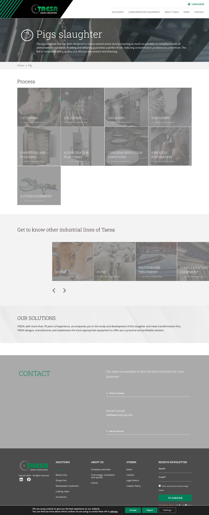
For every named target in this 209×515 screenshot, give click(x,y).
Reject (150, 510)
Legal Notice (132, 480)
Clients (94, 482)
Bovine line (61, 474)
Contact (199, 12)
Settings (167, 510)
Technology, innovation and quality (103, 476)
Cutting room (62, 491)
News (186, 12)
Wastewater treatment (67, 485)
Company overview (100, 469)
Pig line (59, 469)
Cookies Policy (133, 485)
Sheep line (61, 480)
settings (114, 511)
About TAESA (172, 12)
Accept (133, 510)
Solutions (118, 12)
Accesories (61, 496)
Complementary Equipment (144, 12)
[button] (53, 290)
